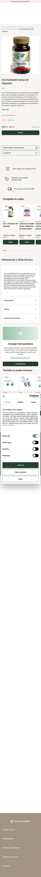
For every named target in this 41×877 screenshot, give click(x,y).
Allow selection (20, 472)
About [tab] (33, 402)
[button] (20, 838)
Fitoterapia (22, 27)
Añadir (10, 242)
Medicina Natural (12, 27)
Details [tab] (20, 402)
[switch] (36, 442)
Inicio (3, 27)
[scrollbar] (20, 250)
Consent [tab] (7, 402)
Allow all (20, 465)
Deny (20, 479)
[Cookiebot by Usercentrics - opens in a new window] (29, 396)
